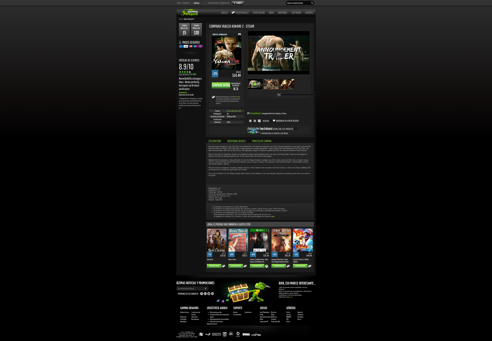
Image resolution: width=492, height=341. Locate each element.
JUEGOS (224, 12)
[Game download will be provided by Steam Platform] (213, 97)
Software (296, 12)
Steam (238, 97)
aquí (291, 297)
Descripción (215, 141)
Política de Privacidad (183, 318)
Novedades (183, 321)
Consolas (273, 319)
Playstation (259, 12)
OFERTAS (309, 12)
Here (228, 196)
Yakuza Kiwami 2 (189, 19)
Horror (299, 319)
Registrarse (224, 2)
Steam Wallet (242, 12)
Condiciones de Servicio (195, 313)
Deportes (300, 312)
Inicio (179, 2)
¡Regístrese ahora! (212, 324)
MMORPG (288, 317)
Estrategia (300, 317)
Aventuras (235, 111)
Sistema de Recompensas (195, 318)
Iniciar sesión (213, 2)
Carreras (288, 314)
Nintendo (282, 12)
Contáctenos (248, 312)
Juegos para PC (264, 321)
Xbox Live (273, 312)
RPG (240, 111)
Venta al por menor (265, 317)
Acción (229, 111)
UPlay (261, 319)
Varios (288, 321)
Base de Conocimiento (237, 313)
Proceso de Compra (261, 141)
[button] (187, 2)
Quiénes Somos (184, 312)
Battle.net (274, 317)
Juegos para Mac (275, 321)
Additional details (236, 141)
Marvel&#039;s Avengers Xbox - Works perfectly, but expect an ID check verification (190, 84)
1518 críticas (187, 74)
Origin (273, 314)
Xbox (271, 12)
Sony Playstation (264, 312)
